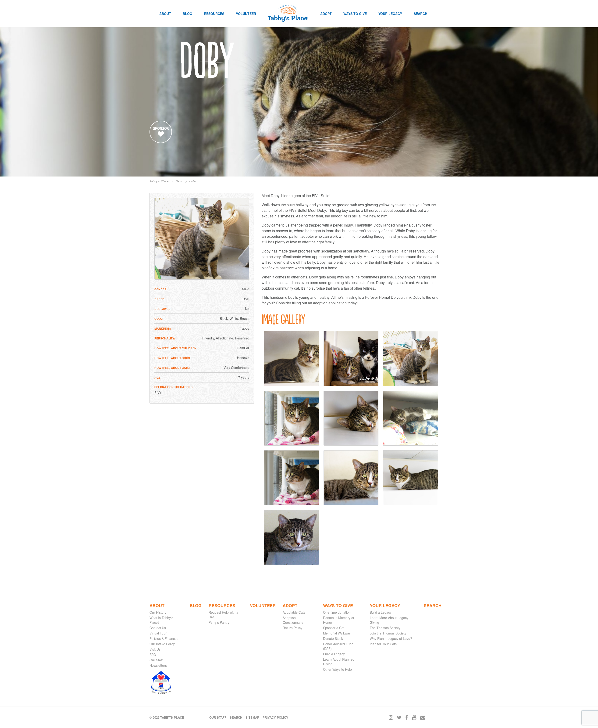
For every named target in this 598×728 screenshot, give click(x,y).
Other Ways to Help (337, 669)
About (165, 13)
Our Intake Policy (162, 644)
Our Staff (156, 660)
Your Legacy (390, 13)
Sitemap (252, 717)
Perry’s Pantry (219, 622)
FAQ (153, 654)
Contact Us (158, 627)
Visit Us (155, 649)
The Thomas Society (385, 627)
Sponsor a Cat (333, 627)
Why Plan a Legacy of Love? (391, 638)
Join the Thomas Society (388, 633)
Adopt (326, 13)
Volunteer (246, 13)
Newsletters (158, 665)
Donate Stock (333, 638)
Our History (158, 612)
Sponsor (161, 128)
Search (420, 13)
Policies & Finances (164, 638)
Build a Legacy (334, 654)
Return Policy (292, 627)
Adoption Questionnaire (293, 620)
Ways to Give (355, 13)
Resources (214, 13)
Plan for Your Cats (383, 644)
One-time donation (337, 612)
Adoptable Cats (294, 612)
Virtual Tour (158, 633)
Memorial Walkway (337, 633)
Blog (187, 13)
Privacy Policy (275, 717)
